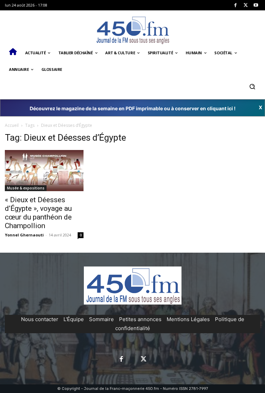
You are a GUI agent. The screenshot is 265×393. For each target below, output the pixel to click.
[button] (252, 86)
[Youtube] (256, 5)
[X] (246, 5)
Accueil (12, 125)
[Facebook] (235, 5)
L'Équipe (73, 319)
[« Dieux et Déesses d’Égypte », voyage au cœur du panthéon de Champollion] (44, 170)
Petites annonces (140, 319)
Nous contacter (39, 319)
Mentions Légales (188, 319)
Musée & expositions (26, 188)
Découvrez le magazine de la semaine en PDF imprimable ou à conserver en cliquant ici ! (133, 108)
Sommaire (101, 319)
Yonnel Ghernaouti (24, 234)
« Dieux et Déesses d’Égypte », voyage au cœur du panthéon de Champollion (38, 213)
